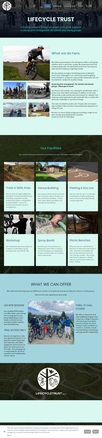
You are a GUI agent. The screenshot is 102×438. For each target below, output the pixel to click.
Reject (95, 432)
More (9, 435)
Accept (87, 432)
